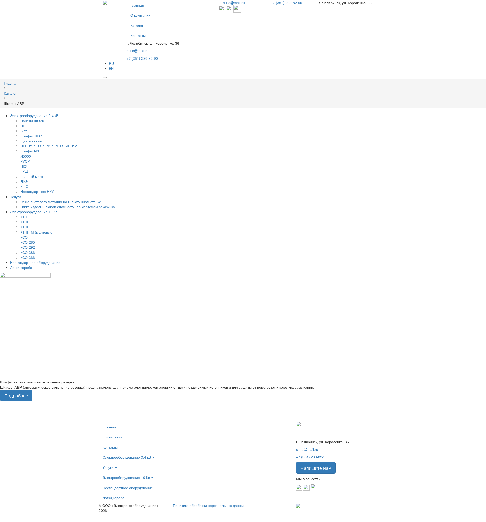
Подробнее (16, 395)
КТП (23, 216)
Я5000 (25, 156)
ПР (22, 125)
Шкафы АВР (30, 150)
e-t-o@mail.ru (138, 50)
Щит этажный (31, 140)
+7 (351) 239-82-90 (142, 58)
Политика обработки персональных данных (209, 505)
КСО (24, 237)
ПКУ (23, 166)
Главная (137, 5)
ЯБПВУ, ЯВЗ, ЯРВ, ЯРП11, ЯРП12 (48, 145)
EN (111, 68)
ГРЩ (24, 171)
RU (111, 63)
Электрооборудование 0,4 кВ (34, 115)
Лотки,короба (21, 267)
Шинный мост (31, 176)
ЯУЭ (24, 181)
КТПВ (24, 226)
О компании (140, 15)
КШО (24, 186)
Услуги (15, 196)
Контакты (138, 35)
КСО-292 (27, 247)
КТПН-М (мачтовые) (37, 232)
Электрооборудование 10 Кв (33, 211)
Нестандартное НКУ (37, 191)
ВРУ (23, 130)
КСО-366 (27, 257)
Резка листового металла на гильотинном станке (60, 201)
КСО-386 (27, 252)
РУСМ (25, 161)
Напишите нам (315, 468)
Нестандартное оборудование (35, 262)
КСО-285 (27, 242)
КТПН (25, 221)
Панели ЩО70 (32, 120)
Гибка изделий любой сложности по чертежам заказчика (67, 206)
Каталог (136, 25)
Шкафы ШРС (31, 135)
